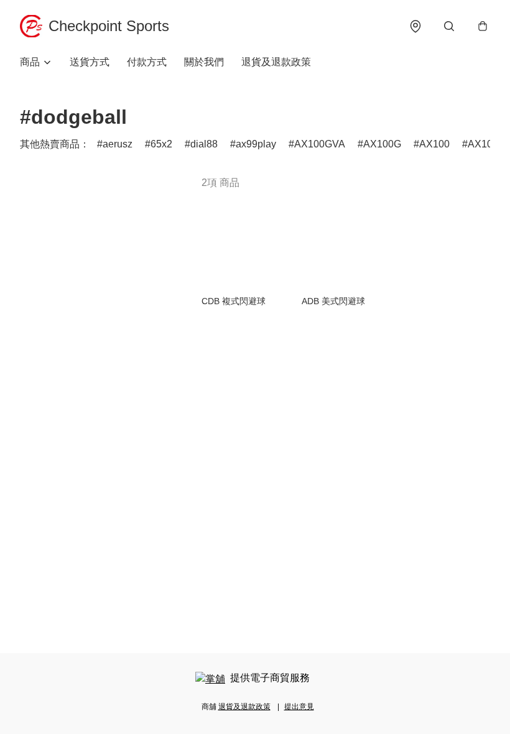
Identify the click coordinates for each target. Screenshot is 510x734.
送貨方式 (89, 62)
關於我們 (204, 62)
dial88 (204, 144)
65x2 (161, 144)
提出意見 (299, 706)
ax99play (256, 144)
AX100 (434, 144)
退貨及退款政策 (276, 62)
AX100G (382, 144)
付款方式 (147, 62)
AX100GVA (319, 144)
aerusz (117, 144)
